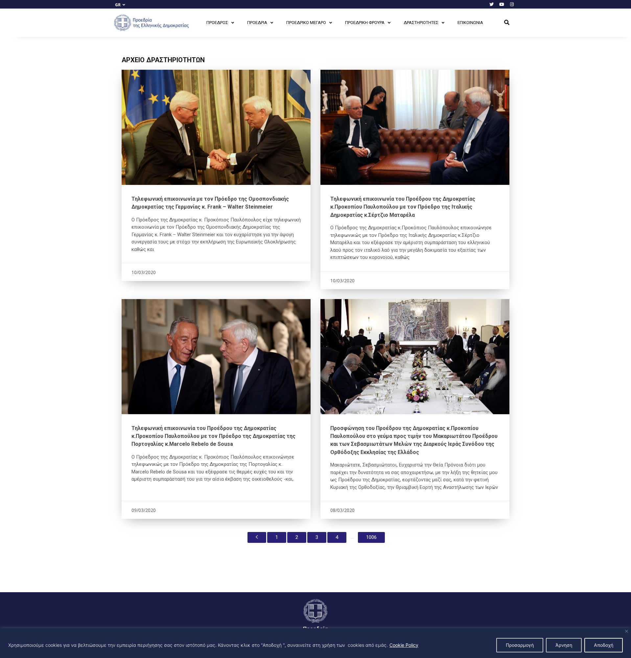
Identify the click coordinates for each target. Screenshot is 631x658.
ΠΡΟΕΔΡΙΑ (257, 22)
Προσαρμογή (520, 645)
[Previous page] (256, 537)
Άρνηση (563, 645)
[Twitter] (491, 4)
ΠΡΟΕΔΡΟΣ (217, 22)
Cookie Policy (403, 645)
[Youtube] (501, 4)
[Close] (626, 631)
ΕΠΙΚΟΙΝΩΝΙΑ (470, 22)
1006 (371, 537)
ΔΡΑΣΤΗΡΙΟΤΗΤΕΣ (421, 22)
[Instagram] (511, 4)
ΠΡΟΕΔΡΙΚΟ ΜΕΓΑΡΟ (306, 22)
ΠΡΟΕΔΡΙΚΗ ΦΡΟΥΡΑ (365, 22)
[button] (507, 23)
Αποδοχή (603, 645)
